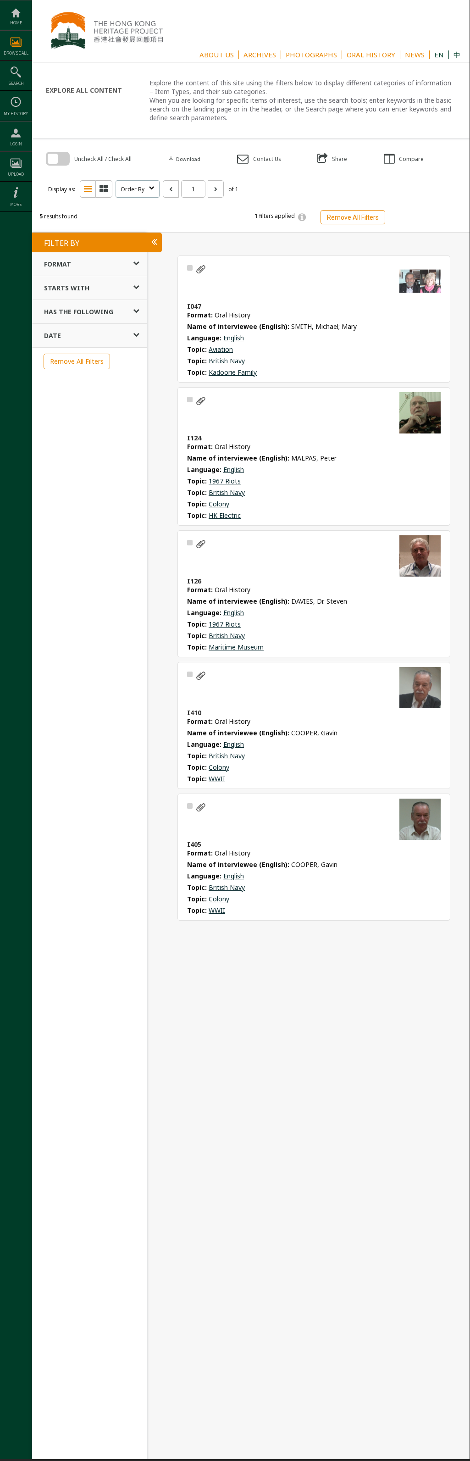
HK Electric (225, 515)
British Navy (227, 360)
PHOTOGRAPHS (311, 54)
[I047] (420, 281)
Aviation (221, 349)
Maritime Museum (236, 647)
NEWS (415, 54)
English (233, 337)
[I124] (420, 412)
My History (16, 114)
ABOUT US (216, 54)
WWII (217, 778)
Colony (219, 504)
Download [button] (184, 159)
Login (16, 144)
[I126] (420, 556)
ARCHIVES (259, 54)
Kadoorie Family (233, 372)
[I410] (420, 687)
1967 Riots (225, 481)
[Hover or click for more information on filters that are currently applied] (302, 217)
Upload (16, 174)
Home (16, 23)
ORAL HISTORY (371, 54)
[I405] (420, 819)
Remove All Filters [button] (353, 217)
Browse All (16, 53)
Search (16, 83)
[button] (258, 159)
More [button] (16, 204)
